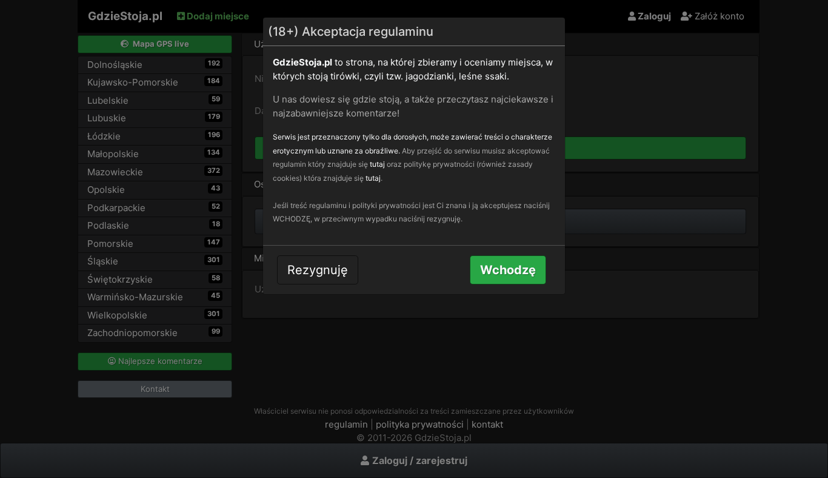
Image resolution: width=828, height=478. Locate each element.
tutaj (377, 164)
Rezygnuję (317, 270)
